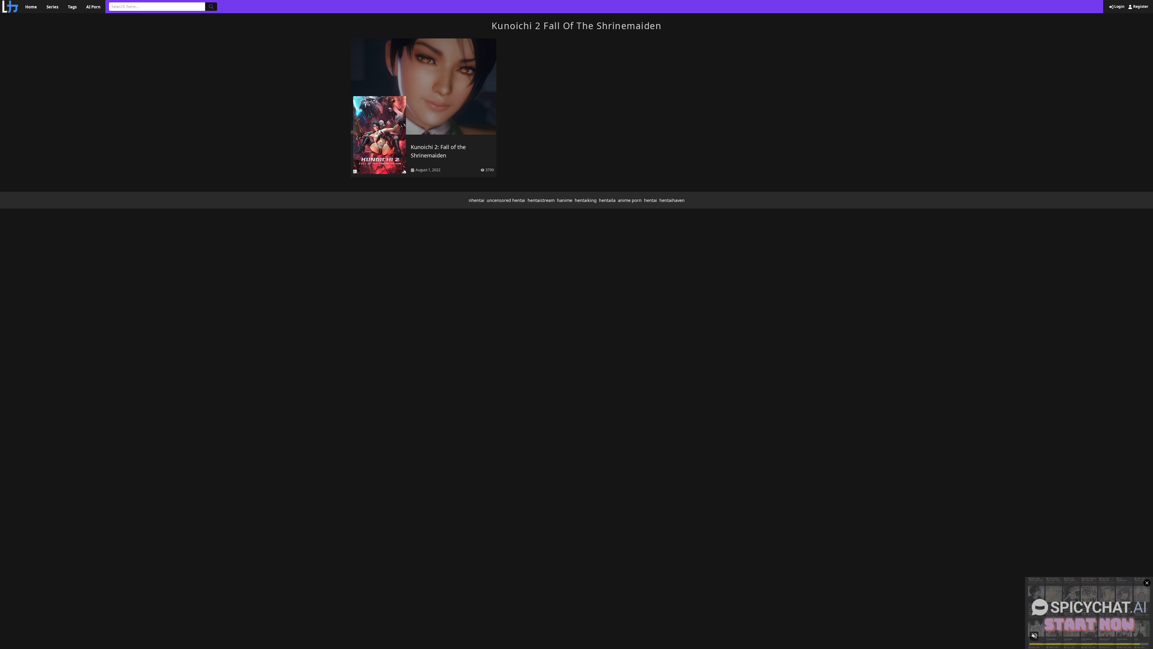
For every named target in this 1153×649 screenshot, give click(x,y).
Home (31, 7)
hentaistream (541, 200)
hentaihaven (672, 200)
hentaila (607, 200)
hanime (564, 200)
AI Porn (93, 7)
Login (1118, 6)
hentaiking (586, 200)
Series (52, 7)
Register (1140, 6)
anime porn (630, 200)
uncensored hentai (506, 200)
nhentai (476, 200)
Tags (72, 7)
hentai (650, 200)
